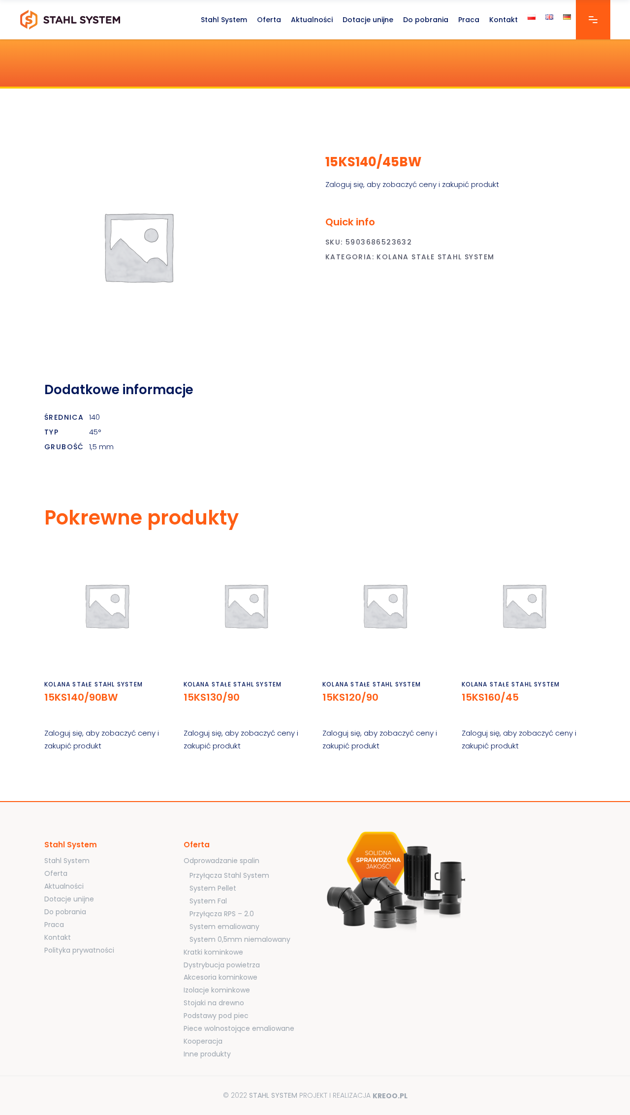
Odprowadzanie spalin (221, 861)
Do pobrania (65, 912)
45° (95, 432)
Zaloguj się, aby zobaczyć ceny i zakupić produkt (412, 184)
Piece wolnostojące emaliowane (239, 1028)
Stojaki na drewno (214, 1003)
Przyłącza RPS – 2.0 (221, 914)
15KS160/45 (490, 697)
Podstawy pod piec (216, 1016)
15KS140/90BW (81, 697)
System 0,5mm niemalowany (239, 939)
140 (94, 417)
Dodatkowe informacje (118, 390)
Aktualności (64, 886)
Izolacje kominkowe (217, 990)
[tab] (132, 390)
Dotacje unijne (69, 899)
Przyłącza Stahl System (229, 875)
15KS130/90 (212, 697)
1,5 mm (101, 446)
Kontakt (57, 937)
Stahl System (67, 861)
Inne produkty (207, 1054)
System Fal (208, 901)
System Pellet (212, 888)
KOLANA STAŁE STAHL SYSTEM (435, 257)
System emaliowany (224, 926)
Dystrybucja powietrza (222, 965)
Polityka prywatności (79, 950)
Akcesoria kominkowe (220, 977)
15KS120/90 (350, 697)
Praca (54, 924)
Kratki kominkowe (213, 952)
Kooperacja (203, 1041)
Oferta (55, 873)
